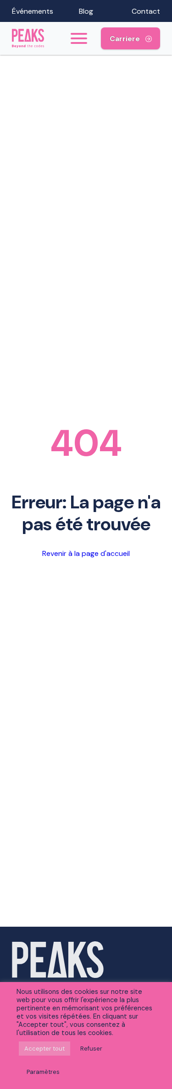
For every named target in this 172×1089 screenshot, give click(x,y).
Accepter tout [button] (44, 1048)
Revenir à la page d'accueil (86, 553)
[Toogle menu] (78, 38)
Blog (86, 11)
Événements (32, 11)
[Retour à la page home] (34, 38)
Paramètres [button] (43, 1072)
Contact (146, 11)
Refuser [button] (91, 1048)
